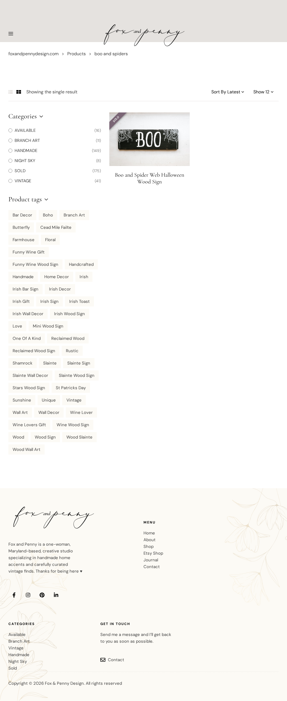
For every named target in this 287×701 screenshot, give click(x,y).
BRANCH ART (27, 140)
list (10, 92)
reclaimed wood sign (34, 351)
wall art (20, 412)
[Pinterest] (42, 595)
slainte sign (78, 363)
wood (18, 437)
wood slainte (79, 437)
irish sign (49, 301)
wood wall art (26, 449)
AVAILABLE (25, 130)
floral (50, 240)
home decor (56, 277)
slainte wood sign (76, 375)
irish (84, 277)
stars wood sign (29, 388)
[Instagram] (28, 595)
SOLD (20, 171)
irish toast (79, 301)
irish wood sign (69, 314)
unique (49, 400)
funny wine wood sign (35, 264)
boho (48, 215)
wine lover (81, 412)
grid (18, 92)
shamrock (23, 363)
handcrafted (81, 264)
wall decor (48, 412)
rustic (72, 351)
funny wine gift (29, 252)
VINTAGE (23, 181)
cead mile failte (55, 227)
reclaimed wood (67, 338)
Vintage (74, 400)
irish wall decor (28, 314)
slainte (50, 363)
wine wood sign (73, 425)
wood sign (45, 437)
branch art (74, 215)
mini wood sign (48, 326)
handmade (23, 277)
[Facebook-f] (14, 595)
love (17, 326)
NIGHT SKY (25, 160)
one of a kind (27, 338)
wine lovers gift (29, 425)
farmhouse (23, 240)
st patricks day (71, 388)
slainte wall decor (30, 375)
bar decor (22, 215)
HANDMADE (26, 150)
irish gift (21, 301)
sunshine (22, 400)
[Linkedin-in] (56, 595)
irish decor (60, 289)
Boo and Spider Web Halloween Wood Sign (149, 178)
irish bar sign (25, 289)
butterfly (21, 227)
